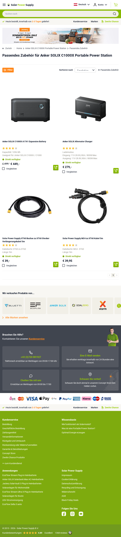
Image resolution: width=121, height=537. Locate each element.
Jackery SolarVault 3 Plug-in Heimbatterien (21, 483)
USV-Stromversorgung (12, 500)
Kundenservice (80, 21)
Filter (10, 70)
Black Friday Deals (70, 500)
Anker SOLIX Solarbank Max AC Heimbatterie (22, 479)
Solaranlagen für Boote (12, 496)
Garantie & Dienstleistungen (15, 449)
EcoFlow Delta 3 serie (12, 504)
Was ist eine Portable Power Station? (78, 428)
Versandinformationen (12, 437)
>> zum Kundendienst (12, 463)
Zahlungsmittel (9, 432)
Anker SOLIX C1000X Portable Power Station (45, 48)
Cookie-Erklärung (69, 479)
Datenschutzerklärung (72, 483)
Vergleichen (11, 169)
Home (19, 48)
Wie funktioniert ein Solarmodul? (76, 424)
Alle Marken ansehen (16, 317)
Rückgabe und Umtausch (13, 441)
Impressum (67, 475)
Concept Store (8, 453)
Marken (94, 21)
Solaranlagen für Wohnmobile (15, 487)
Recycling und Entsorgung (74, 487)
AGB (64, 496)
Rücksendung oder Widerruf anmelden (19, 445)
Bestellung (7, 424)
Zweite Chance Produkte (13, 457)
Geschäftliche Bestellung (13, 428)
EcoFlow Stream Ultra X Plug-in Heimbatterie (22, 492)
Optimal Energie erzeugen (73, 432)
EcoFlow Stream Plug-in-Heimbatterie (19, 475)
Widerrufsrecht (68, 492)
